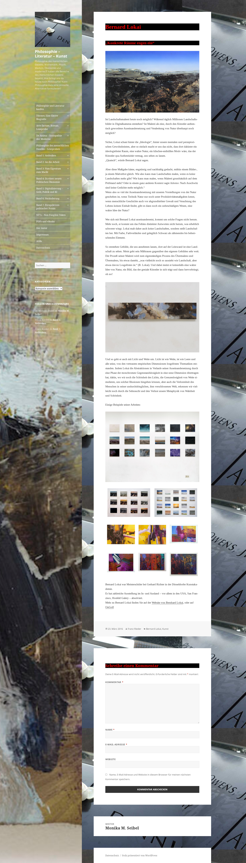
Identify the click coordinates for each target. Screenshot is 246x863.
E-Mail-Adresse (116, 744)
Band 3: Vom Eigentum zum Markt (48, 170)
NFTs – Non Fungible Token (51, 215)
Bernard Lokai (153, 628)
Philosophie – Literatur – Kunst (51, 54)
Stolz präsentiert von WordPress (139, 855)
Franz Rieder (134, 628)
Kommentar (114, 682)
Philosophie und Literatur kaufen (50, 107)
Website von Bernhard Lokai (167, 602)
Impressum (42, 234)
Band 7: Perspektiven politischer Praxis (47, 206)
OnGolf (109, 607)
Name (110, 729)
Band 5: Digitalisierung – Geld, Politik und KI (49, 190)
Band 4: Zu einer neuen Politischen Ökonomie (49, 180)
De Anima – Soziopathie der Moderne (49, 137)
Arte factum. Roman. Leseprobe (47, 127)
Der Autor (41, 228)
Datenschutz (43, 247)
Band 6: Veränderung (48, 198)
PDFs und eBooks (45, 221)
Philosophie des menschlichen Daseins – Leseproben (52, 147)
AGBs (39, 241)
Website (110, 759)
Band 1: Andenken (46, 155)
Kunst (165, 628)
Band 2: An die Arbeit (48, 162)
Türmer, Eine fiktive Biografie (47, 117)
